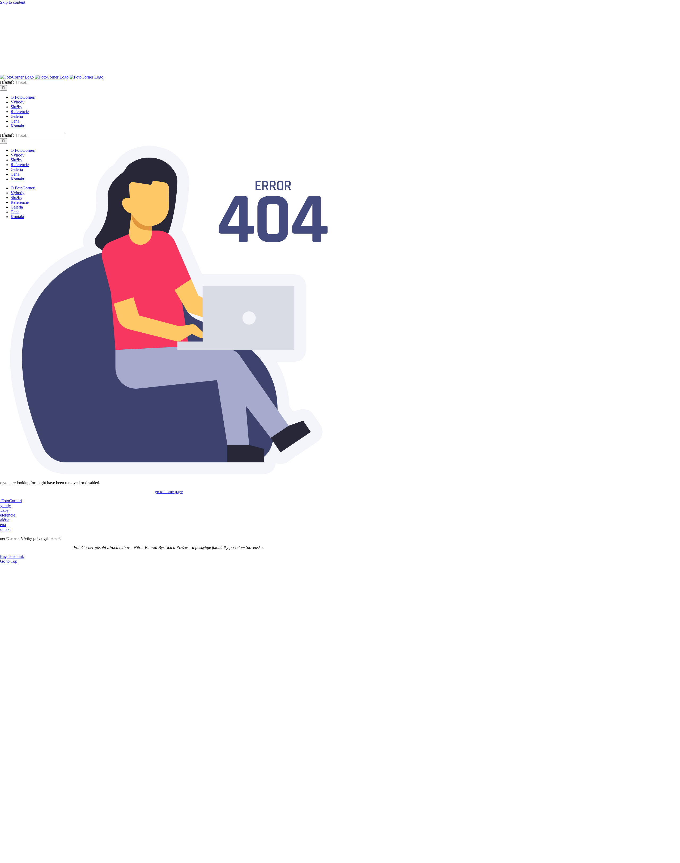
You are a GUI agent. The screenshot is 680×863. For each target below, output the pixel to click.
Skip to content (12, 2)
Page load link (12, 556)
